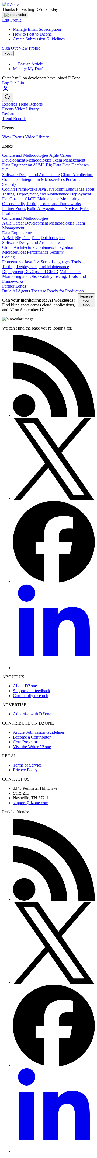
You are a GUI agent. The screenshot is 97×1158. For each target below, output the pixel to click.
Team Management (69, 160)
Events (8, 109)
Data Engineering (17, 165)
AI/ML (39, 165)
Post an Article (30, 64)
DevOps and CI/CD (19, 199)
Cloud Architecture (77, 174)
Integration (31, 179)
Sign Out (10, 48)
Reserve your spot (86, 300)
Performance (76, 179)
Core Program (25, 742)
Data (66, 165)
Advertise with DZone (32, 714)
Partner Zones (14, 208)
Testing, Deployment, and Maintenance (35, 194)
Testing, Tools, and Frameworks (53, 203)
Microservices (53, 179)
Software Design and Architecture (31, 174)
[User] (5, 90)
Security (9, 184)
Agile (54, 155)
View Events (13, 137)
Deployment (80, 194)
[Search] (7, 97)
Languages (74, 189)
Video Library (27, 109)
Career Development (30, 223)
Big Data (53, 165)
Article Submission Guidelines (39, 39)
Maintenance (48, 199)
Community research (30, 695)
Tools (90, 189)
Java (42, 189)
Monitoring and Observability (27, 276)
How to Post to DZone (32, 34)
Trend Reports (30, 104)
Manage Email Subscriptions (37, 29)
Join (20, 83)
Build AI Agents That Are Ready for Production (43, 291)
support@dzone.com (30, 802)
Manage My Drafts (29, 69)
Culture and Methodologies (25, 155)
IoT (5, 169)
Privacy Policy (25, 770)
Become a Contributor (32, 737)
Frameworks (26, 189)
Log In (8, 83)
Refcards (9, 104)
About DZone (25, 686)
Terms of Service (27, 765)
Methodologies (38, 160)
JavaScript (55, 189)
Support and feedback (31, 690)
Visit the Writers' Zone (32, 746)
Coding (8, 189)
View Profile (29, 48)
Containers (11, 179)
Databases (80, 165)
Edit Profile (12, 20)
